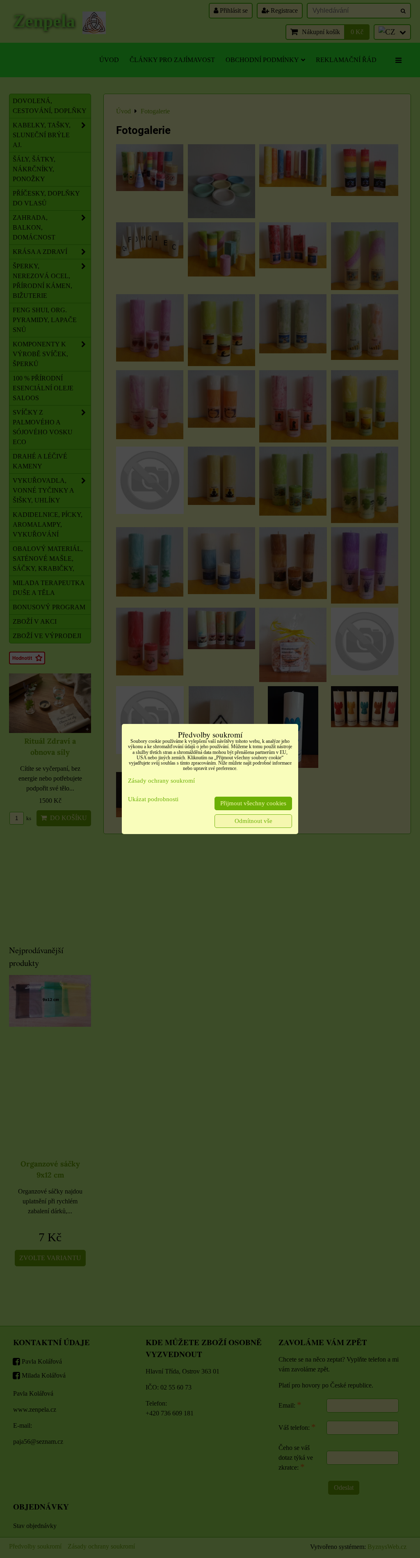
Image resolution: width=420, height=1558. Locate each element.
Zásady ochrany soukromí (161, 780)
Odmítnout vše (253, 821)
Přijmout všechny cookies (253, 803)
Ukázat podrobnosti (153, 799)
